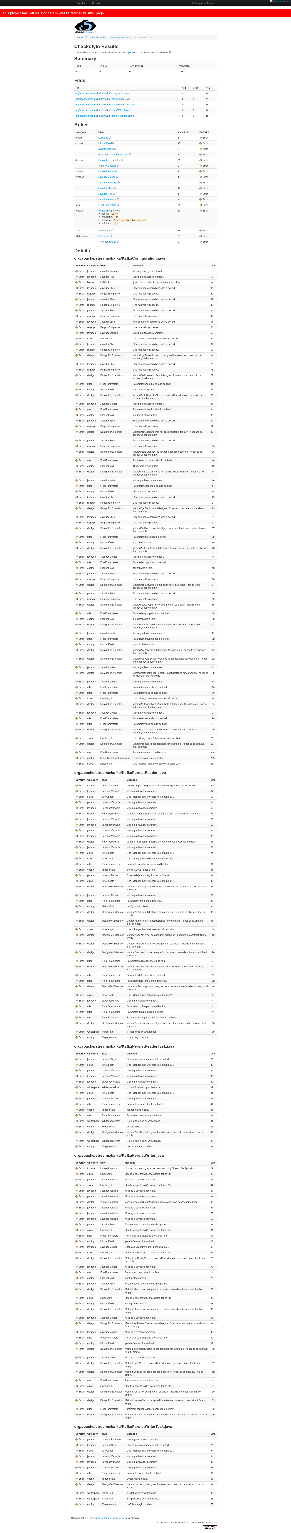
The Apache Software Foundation (105, 1517)
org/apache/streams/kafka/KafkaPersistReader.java (102, 99)
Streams (81, 37)
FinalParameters (107, 205)
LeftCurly (103, 137)
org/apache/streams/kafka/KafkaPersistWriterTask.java (104, 115)
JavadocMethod (106, 177)
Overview (81, 3)
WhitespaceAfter (107, 241)
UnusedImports (106, 171)
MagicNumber (106, 149)
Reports (96, 3)
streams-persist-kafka (119, 37)
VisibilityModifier (107, 165)
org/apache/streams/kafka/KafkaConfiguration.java (102, 93)
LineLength (104, 230)
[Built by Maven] (210, 1527)
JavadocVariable (107, 199)
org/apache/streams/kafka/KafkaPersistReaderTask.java (105, 104)
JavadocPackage (107, 182)
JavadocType (105, 193)
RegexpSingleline (108, 210)
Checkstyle (125, 52)
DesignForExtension (109, 160)
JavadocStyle (105, 188)
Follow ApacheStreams (203, 3)
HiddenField (105, 143)
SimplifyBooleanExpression (113, 154)
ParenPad (103, 236)
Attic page (96, 12)
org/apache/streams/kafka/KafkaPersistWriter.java (102, 110)
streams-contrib (98, 37)
